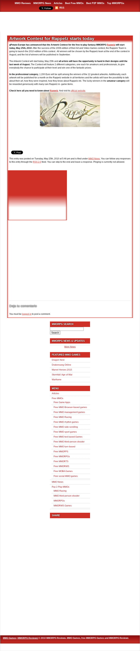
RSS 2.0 (37, 162)
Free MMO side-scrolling (66, 427)
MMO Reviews (23, 3)
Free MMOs (57, 398)
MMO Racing (60, 491)
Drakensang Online (61, 365)
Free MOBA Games (63, 471)
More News (70, 347)
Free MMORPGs (62, 456)
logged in (26, 314)
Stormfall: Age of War (62, 374)
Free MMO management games (69, 412)
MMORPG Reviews (27, 638)
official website (78, 90)
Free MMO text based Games (68, 437)
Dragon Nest (58, 360)
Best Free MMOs (74, 3)
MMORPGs (59, 500)
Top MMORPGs (115, 3)
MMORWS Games (63, 505)
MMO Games (9, 638)
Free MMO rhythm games (66, 422)
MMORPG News (42, 3)
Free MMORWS (61, 466)
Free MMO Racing (63, 417)
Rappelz (111, 45)
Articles (58, 3)
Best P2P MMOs (95, 3)
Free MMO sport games (65, 432)
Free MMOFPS (61, 451)
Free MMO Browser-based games (70, 407)
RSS (61, 7)
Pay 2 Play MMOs (60, 487)
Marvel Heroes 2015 (62, 369)
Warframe (56, 379)
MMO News (94, 158)
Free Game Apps (62, 402)
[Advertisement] (70, 22)
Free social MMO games (66, 476)
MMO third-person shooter (66, 496)
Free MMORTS (61, 461)
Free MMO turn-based (64, 446)
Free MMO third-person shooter (69, 441)
